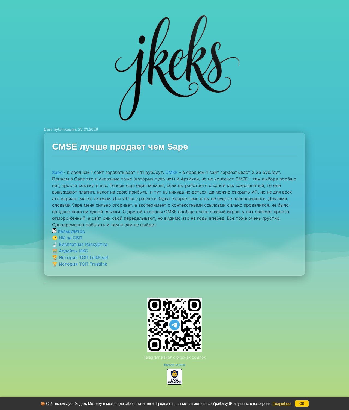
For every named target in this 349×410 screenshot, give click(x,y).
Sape (57, 172)
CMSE (171, 172)
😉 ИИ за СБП (67, 237)
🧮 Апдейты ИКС (70, 251)
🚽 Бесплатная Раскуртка (79, 244)
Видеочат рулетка (174, 364)
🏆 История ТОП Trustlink (79, 264)
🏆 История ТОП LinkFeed (80, 257)
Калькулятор (70, 231)
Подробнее (282, 404)
